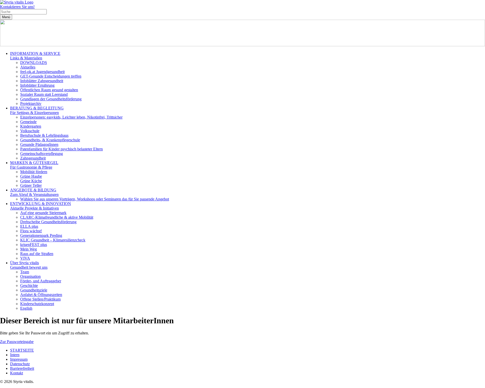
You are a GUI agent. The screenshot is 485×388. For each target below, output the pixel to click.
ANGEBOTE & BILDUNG (34, 192)
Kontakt (16, 373)
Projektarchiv (30, 103)
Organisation (30, 276)
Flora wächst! (31, 231)
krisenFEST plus (33, 244)
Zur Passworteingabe (17, 341)
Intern (14, 355)
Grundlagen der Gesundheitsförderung (51, 99)
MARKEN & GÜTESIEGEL (34, 165)
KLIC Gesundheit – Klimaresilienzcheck (52, 240)
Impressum (19, 359)
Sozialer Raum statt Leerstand (44, 94)
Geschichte (29, 285)
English (26, 308)
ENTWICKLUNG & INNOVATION (40, 205)
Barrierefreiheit (22, 368)
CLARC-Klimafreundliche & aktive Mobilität (56, 217)
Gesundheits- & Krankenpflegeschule (50, 140)
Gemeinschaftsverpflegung (41, 153)
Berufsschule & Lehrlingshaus (44, 135)
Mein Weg (28, 249)
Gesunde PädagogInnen (39, 144)
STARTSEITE (22, 350)
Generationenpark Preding (41, 235)
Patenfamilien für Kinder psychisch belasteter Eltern (61, 149)
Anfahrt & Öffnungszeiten (41, 294)
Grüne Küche (31, 181)
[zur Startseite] (16, 2)
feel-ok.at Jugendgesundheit (42, 72)
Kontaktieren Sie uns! (17, 7)
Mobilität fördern (33, 172)
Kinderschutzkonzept (37, 304)
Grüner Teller (31, 185)
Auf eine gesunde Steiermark (43, 213)
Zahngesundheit (33, 158)
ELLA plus (29, 226)
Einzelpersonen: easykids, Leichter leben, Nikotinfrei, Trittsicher (71, 117)
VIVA (25, 258)
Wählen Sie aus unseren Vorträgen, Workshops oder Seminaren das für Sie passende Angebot (94, 199)
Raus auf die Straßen (36, 254)
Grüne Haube (31, 176)
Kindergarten (30, 126)
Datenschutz (20, 364)
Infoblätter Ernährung (37, 85)
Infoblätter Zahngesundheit (41, 81)
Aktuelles (27, 67)
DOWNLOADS (33, 62)
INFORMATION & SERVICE (35, 55)
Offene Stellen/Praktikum (40, 299)
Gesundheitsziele (33, 290)
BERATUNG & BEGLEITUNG (37, 110)
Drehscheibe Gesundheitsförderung (48, 222)
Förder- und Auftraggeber (40, 281)
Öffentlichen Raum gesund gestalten (49, 90)
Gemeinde (28, 122)
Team (24, 272)
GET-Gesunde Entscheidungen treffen (50, 76)
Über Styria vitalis (28, 265)
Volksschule (29, 131)
